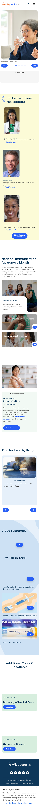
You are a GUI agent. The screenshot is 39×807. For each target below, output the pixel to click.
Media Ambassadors (27, 783)
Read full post (11, 142)
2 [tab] (19, 66)
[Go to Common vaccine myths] (34, 344)
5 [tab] (27, 510)
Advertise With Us (18, 780)
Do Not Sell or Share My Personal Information (17, 803)
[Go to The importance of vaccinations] (34, 327)
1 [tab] (16, 66)
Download (10, 428)
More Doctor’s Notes (19, 236)
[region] (19, 796)
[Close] (37, 788)
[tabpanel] (19, 35)
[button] (19, 545)
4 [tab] (25, 66)
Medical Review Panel (12, 783)
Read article (8, 30)
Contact (28, 780)
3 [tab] (22, 66)
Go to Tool (9, 707)
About (10, 780)
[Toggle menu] (34, 4)
